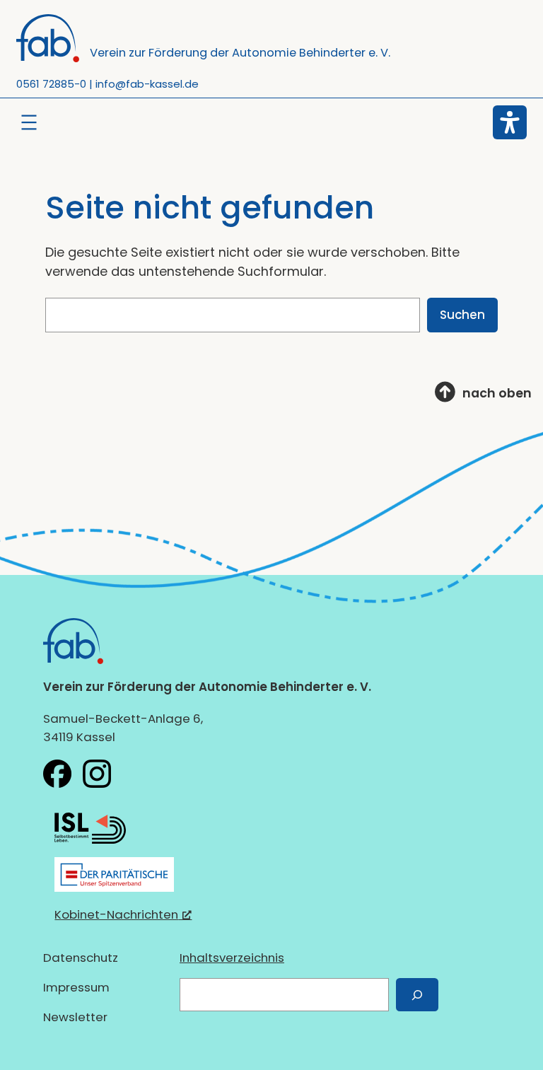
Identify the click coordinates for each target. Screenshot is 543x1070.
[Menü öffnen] (29, 122)
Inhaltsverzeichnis (232, 957)
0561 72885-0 (51, 83)
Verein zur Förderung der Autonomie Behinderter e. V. (240, 53)
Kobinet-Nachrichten (116, 914)
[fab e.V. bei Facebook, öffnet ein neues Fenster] (57, 774)
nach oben (497, 393)
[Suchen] (417, 994)
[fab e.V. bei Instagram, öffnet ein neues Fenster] (97, 774)
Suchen (462, 314)
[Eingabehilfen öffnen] (510, 122)
